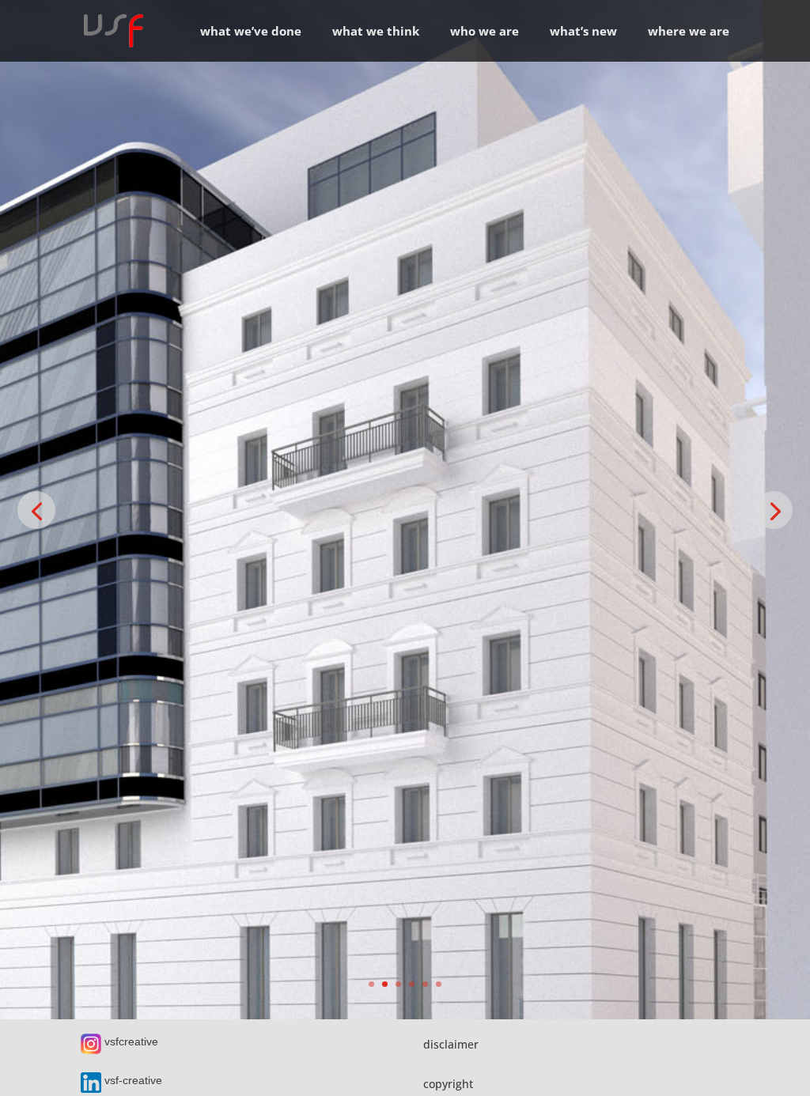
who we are (484, 32)
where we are (688, 32)
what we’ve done (250, 32)
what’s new (583, 32)
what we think (375, 32)
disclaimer (451, 1044)
